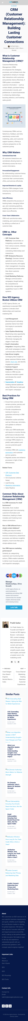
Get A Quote (6, 963)
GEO (3, 971)
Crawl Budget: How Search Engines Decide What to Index (7, 675)
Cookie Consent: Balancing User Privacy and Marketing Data (13, 886)
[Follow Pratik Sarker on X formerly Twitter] (15, 661)
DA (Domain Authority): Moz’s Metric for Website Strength (13, 785)
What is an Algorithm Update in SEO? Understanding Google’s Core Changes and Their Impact (13, 750)
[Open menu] (2, 2)
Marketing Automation (12, 485)
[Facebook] (3, 1006)
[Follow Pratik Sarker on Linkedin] (18, 661)
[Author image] (9, 46)
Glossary (14, 6)
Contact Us (5, 992)
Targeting (19, 382)
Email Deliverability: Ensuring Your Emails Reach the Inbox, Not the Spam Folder (13, 819)
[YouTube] (10, 1006)
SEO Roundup (6, 975)
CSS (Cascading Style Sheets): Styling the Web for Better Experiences (13, 715)
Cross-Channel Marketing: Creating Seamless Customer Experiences (21, 676)
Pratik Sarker (15, 46)
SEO (3, 967)
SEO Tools (5, 979)
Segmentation (10, 382)
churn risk (13, 362)
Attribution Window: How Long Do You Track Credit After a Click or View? (13, 853)
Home (4, 958)
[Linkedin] (6, 1006)
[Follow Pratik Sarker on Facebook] (11, 661)
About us (5, 961)
